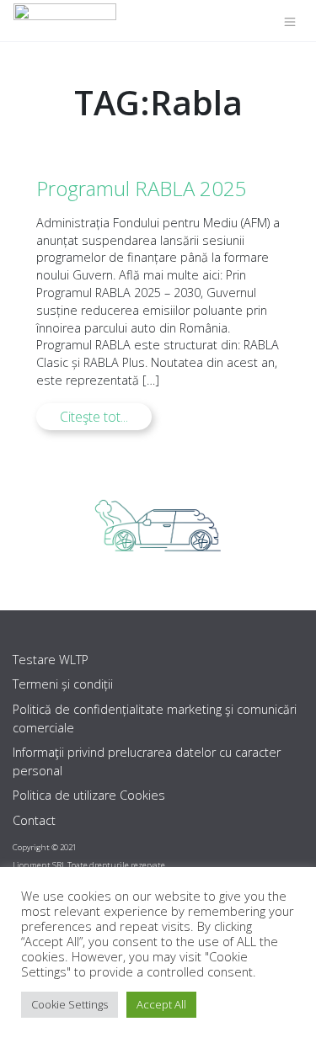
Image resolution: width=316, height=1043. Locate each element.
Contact (34, 820)
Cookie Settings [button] (69, 1004)
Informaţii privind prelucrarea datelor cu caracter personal (147, 761)
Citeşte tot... (94, 416)
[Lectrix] (64, 20)
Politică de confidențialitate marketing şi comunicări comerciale (155, 718)
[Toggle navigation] (290, 21)
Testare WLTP (50, 660)
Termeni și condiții (63, 684)
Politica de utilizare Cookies (89, 795)
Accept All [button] (161, 1004)
